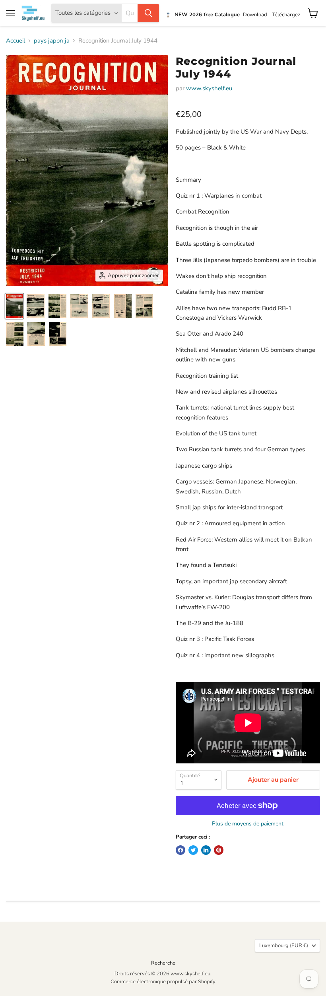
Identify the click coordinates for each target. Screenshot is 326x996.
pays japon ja (52, 40)
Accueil (15, 40)
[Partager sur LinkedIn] (206, 850)
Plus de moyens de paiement (247, 824)
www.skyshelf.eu (209, 88)
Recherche (163, 963)
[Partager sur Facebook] (180, 850)
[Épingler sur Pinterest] (218, 850)
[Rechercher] (148, 13)
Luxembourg (283, 945)
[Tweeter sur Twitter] (193, 850)
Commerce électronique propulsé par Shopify (163, 981)
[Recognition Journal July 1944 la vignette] (14, 306)
